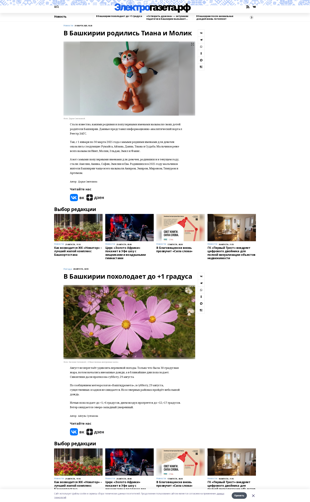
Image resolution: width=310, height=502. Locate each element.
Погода (67, 269)
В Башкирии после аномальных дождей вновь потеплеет (214, 17)
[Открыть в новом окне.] (77, 197)
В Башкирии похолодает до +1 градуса (119, 16)
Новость (60, 16)
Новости (68, 25)
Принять (239, 495)
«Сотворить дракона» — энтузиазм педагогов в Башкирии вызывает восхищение (167, 17)
